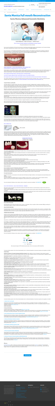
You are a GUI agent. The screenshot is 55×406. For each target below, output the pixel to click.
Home (5, 9)
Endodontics (32, 403)
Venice (49, 402)
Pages (5, 12)
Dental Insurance (21, 9)
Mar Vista (43, 402)
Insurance (29, 403)
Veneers (9, 403)
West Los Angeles (27, 402)
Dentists (35, 403)
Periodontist (15, 403)
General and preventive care (20, 387)
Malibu (37, 402)
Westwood (20, 402)
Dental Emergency (43, 403)
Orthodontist (18, 403)
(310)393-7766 (33, 5)
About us (9, 9)
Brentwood (17, 402)
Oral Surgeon (21, 403)
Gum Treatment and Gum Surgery (21, 397)
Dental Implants (38, 403)
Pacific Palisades (34, 402)
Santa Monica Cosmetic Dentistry (36, 9)
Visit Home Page (27, 355)
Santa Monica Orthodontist (20, 393)
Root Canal (12, 403)
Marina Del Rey (40, 402)
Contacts (27, 9)
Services (14, 9)
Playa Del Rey (46, 402)
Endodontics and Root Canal (20, 396)
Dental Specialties (46, 9)
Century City (23, 402)
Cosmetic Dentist (47, 403)
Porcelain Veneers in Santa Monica (21, 390)
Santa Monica (14, 402)
